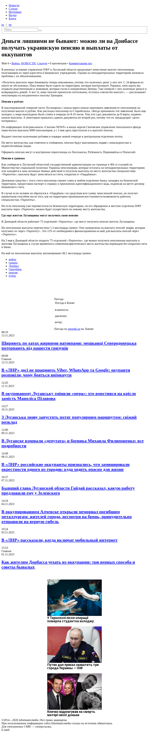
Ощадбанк (15, 269)
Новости (14, 5)
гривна (13, 262)
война (12, 259)
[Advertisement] (58, 288)
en (10, 24)
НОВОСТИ (28, 63)
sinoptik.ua (74, 328)
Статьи (13, 8)
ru (2, 24)
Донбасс (14, 265)
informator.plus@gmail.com (27, 729)
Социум (42, 63)
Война (16, 63)
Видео (13, 15)
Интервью (15, 11)
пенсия (13, 272)
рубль (12, 275)
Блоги (12, 18)
